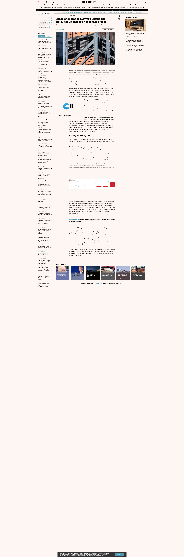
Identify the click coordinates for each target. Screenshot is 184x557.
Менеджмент (112, 4)
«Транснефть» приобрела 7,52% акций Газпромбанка (45, 145)
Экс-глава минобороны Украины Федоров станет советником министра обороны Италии (44, 153)
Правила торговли (48, 7)
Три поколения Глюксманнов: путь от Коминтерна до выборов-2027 (43, 88)
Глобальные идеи (47, 4)
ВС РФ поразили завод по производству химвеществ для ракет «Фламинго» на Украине (44, 194)
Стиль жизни (119, 4)
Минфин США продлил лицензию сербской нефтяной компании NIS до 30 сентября (45, 176)
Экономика (59, 4)
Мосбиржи (85, 131)
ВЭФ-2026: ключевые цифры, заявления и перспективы (69, 12)
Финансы (66, 4)
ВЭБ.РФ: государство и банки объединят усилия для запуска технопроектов (45, 269)
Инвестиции (72, 4)
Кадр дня (40, 201)
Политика (99, 4)
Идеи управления (58, 7)
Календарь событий (41, 13)
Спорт (127, 7)
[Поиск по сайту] (137, 2)
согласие (82, 554)
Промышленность (96, 7)
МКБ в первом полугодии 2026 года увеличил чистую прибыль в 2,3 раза (45, 139)
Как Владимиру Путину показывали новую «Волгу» (45, 42)
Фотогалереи (138, 4)
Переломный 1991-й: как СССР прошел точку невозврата (106, 12)
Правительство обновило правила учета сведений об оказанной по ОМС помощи (45, 215)
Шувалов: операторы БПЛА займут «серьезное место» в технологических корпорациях (45, 222)
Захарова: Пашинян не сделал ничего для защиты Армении (45, 248)
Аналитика (77, 7)
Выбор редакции (87, 12)
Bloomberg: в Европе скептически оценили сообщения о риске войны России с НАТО (45, 105)
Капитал (84, 7)
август (49, 13)
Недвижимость (91, 4)
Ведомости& (71, 7)
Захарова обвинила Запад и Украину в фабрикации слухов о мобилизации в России (45, 231)
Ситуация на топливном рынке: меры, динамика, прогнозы (134, 12)
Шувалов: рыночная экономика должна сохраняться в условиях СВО (45, 254)
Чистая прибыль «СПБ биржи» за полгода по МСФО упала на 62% (44, 285)
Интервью (126, 4)
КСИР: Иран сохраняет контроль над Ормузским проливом (44, 48)
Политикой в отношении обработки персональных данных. (91, 555)
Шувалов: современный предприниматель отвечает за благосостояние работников (45, 239)
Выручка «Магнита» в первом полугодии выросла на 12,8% (45, 168)
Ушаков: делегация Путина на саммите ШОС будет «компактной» (45, 161)
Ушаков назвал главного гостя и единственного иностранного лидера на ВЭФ (44, 114)
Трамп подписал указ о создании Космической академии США (44, 207)
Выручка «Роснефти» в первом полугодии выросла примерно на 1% (45, 71)
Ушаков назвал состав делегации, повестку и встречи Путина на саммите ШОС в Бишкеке (45, 123)
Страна (88, 7)
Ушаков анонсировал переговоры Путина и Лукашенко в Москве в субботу (44, 277)
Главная (58, 15)
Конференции (133, 7)
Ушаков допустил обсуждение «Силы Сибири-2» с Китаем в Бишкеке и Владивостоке (44, 79)
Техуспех (117, 7)
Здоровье (122, 7)
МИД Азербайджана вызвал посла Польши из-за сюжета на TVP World (45, 56)
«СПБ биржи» (81, 121)
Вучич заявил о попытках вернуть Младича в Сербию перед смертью (45, 262)
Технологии (79, 4)
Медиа (85, 4)
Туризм (140, 7)
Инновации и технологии (107, 7)
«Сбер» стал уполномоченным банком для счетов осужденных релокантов (44, 97)
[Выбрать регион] (134, 2)
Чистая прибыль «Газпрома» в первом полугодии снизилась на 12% (44, 185)
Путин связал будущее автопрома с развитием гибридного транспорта (44, 63)
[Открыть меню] (145, 2)
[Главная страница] (89, 2)
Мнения (132, 4)
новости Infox (61, 264)
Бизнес (54, 4)
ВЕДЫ (41, 7)
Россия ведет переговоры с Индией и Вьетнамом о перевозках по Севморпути (45, 131)
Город (65, 7)
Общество (105, 4)
